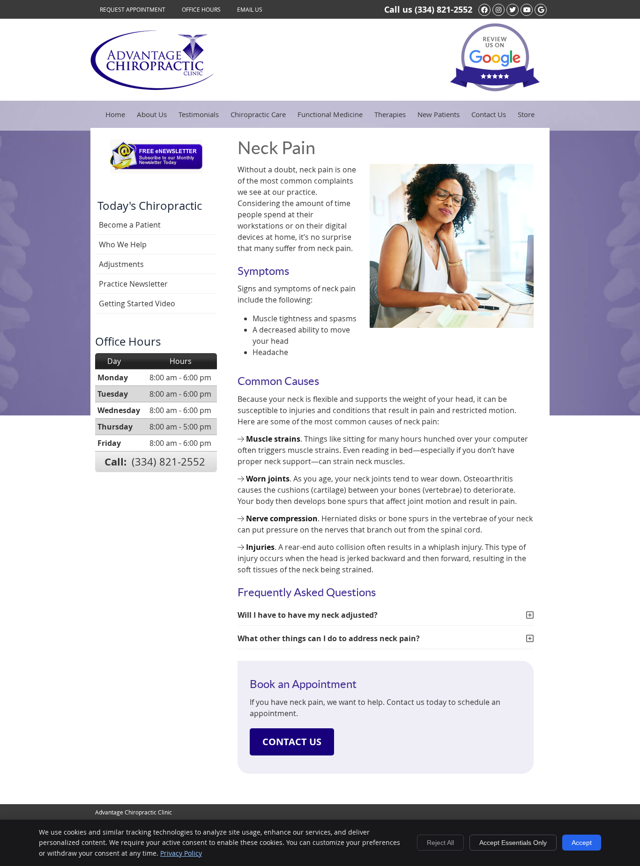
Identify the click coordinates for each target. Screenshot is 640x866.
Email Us (249, 9)
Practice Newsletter (133, 284)
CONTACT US (291, 741)
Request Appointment (132, 9)
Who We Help (123, 244)
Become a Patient (130, 225)
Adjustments (121, 264)
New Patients (438, 114)
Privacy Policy (181, 853)
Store (526, 114)
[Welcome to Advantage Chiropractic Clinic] (152, 87)
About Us (152, 114)
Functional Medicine (330, 114)
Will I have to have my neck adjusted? (308, 615)
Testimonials (199, 114)
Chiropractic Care (258, 114)
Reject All (440, 842)
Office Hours (201, 9)
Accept (582, 842)
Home (115, 114)
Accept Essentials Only (513, 842)
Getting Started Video (137, 303)
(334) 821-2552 (443, 9)
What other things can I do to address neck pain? (329, 638)
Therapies (390, 114)
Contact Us (488, 114)
